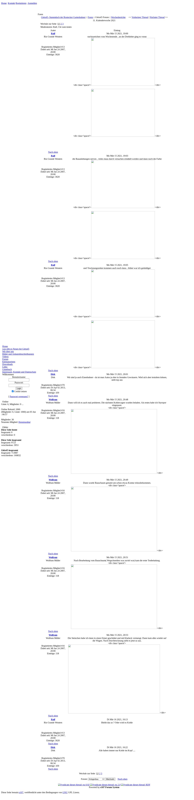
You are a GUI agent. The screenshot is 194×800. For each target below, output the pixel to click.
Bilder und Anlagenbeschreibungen (18, 354)
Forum (5, 359)
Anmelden (32, 3)
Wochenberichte (118, 17)
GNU (65, 792)
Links (4, 367)
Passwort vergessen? (19, 396)
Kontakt (11, 3)
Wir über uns (8, 351)
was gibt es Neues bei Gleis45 (15, 349)
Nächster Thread (157, 17)
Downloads (7, 364)
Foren (90, 17)
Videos (5, 356)
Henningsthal (24, 422)
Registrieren (21, 3)
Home (4, 3)
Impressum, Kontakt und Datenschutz (19, 372)
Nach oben (53, 152)
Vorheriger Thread (140, 17)
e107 (21, 792)
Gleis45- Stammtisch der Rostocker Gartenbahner (63, 17)
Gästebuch (7, 369)
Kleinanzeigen (8, 361)
